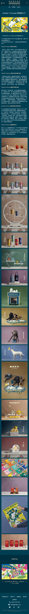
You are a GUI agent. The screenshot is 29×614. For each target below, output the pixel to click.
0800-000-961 (16, 602)
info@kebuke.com (16, 604)
